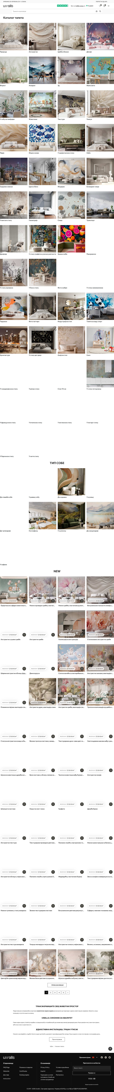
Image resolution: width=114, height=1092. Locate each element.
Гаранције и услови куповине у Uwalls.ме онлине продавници (47, 1077)
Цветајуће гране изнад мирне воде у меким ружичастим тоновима (14, 978)
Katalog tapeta (24, 1075)
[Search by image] (96, 11)
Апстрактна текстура (9, 843)
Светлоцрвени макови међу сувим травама (100, 741)
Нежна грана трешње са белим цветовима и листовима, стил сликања (100, 843)
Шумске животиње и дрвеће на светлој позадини (14, 775)
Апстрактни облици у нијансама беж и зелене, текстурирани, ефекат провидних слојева (14, 877)
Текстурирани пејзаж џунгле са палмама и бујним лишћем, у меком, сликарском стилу (100, 978)
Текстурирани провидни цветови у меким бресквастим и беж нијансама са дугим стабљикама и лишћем (43, 843)
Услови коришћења (62, 1067)
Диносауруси (35, 673)
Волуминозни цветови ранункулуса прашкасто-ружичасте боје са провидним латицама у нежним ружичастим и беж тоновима (71, 910)
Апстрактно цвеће (36, 639)
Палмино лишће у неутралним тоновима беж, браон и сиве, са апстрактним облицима (71, 843)
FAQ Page (6, 1067)
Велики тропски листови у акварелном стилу (43, 741)
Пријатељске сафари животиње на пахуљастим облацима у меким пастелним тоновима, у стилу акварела (14, 605)
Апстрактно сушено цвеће (10, 639)
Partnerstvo (60, 1075)
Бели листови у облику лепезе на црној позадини (43, 775)
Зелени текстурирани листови (41, 910)
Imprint (43, 1071)
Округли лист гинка (37, 809)
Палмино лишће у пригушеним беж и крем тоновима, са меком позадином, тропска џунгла (43, 877)
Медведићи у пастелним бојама (70, 877)
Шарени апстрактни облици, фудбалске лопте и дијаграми (14, 673)
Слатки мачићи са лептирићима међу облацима (71, 673)
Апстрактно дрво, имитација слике (43, 707)
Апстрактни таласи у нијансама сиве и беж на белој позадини (71, 944)
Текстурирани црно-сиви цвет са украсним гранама (71, 741)
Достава (6, 1075)
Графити (61, 809)
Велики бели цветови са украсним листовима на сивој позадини (43, 978)
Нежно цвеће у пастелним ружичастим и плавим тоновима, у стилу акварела (71, 605)
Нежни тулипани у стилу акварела (13, 910)
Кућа (51, 1046)
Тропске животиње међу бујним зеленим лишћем (71, 775)
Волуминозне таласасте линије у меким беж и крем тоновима (100, 605)
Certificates (23, 1071)
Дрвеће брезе (92, 809)
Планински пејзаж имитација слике (14, 707)
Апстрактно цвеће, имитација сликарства (71, 707)
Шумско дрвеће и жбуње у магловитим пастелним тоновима (71, 978)
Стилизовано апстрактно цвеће (99, 639)
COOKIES (59, 1071)
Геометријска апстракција (68, 639)
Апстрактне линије (94, 775)
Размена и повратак (26, 1067)
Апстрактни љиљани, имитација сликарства (100, 673)
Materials (6, 1071)
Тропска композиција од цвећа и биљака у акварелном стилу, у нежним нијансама (100, 707)
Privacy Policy (45, 1067)
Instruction (6, 1078)
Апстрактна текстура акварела (12, 944)
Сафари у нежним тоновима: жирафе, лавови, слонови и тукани (100, 910)
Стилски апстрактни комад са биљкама (14, 741)
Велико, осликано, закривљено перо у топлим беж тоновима (100, 944)
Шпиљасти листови (8, 809)
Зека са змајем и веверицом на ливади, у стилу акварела (100, 877)
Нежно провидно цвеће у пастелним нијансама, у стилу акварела (43, 605)
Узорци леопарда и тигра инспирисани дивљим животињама (43, 944)
